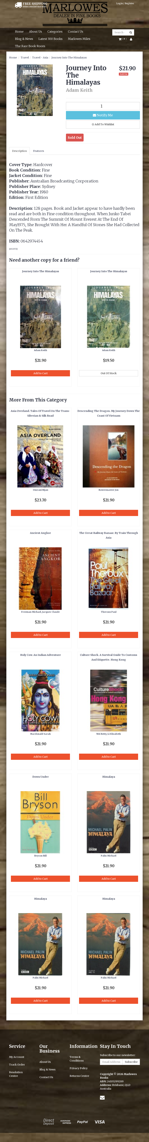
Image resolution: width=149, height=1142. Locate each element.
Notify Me (104, 115)
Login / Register (125, 3)
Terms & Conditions (77, 1058)
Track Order (17, 1064)
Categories (55, 31)
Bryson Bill (40, 855)
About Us (35, 31)
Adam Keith (40, 350)
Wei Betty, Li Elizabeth (108, 734)
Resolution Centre (16, 1074)
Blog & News (24, 39)
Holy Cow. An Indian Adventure (40, 655)
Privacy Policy (79, 1068)
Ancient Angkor (40, 533)
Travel (25, 57)
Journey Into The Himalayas (69, 57)
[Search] (130, 32)
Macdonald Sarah (40, 734)
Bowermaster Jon (108, 490)
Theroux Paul (108, 612)
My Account (16, 1057)
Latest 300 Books (51, 39)
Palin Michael (108, 855)
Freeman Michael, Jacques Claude (40, 612)
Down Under (40, 776)
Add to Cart (40, 373)
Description (19, 151)
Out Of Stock (109, 373)
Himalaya (108, 776)
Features (38, 151)
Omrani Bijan (40, 490)
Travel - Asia (40, 57)
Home (19, 31)
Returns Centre (79, 1076)
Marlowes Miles (79, 39)
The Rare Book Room (30, 46)
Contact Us (75, 31)
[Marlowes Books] (75, 13)
